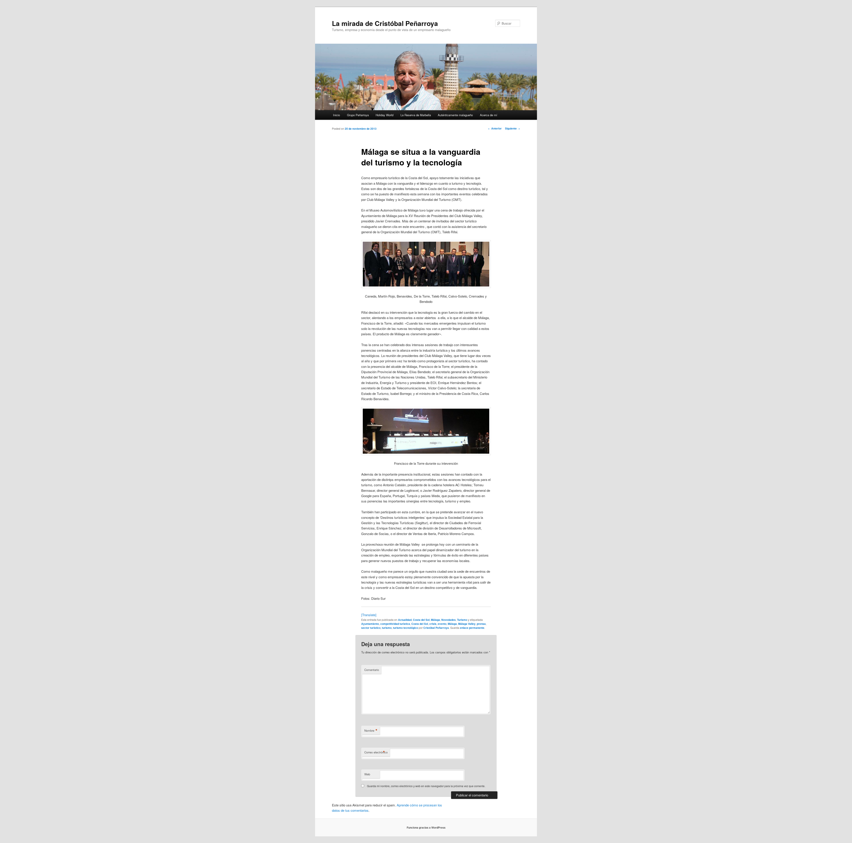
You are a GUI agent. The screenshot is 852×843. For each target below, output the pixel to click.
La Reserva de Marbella (415, 115)
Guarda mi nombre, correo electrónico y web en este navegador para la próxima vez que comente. (426, 786)
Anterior (495, 128)
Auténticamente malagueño (455, 115)
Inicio (336, 115)
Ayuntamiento (370, 624)
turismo (387, 628)
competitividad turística (395, 624)
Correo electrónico (376, 752)
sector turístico (371, 628)
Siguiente (512, 128)
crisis (432, 624)
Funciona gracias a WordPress (426, 827)
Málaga (435, 620)
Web (367, 774)
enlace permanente (472, 628)
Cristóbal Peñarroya (436, 628)
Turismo (462, 620)
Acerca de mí (488, 115)
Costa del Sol (421, 620)
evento (442, 624)
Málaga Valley (466, 624)
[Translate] (368, 614)
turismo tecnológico (405, 628)
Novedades (448, 620)
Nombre (370, 730)
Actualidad (405, 620)
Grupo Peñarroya (358, 115)
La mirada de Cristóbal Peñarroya (385, 23)
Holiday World (384, 115)
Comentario (371, 670)
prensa (481, 624)
